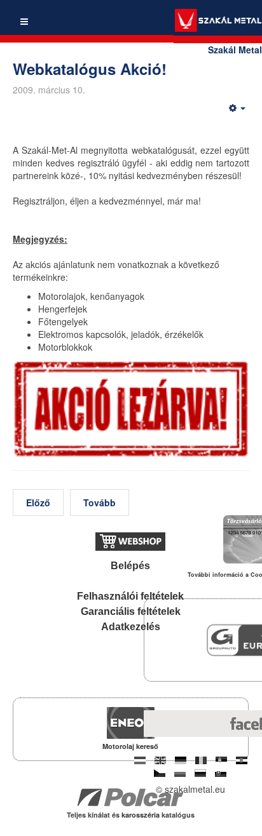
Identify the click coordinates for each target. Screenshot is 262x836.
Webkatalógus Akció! (90, 68)
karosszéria (141, 814)
